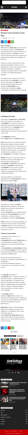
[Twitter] (5, 41)
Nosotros (7, 431)
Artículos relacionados (10, 336)
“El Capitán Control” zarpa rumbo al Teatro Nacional (18, 383)
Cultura (2, 419)
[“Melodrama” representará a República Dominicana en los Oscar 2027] (4, 392)
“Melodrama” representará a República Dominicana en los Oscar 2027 (17, 391)
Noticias (5, 30)
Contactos (21, 431)
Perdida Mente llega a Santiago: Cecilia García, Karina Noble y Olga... (17, 399)
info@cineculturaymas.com (17, 369)
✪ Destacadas (4, 415)
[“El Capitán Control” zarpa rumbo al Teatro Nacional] (4, 384)
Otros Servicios (14, 431)
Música (2, 423)
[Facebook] (2, 41)
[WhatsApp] (12, 41)
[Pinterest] (9, 41)
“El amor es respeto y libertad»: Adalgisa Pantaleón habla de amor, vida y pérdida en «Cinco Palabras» (23, 347)
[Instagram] (12, 372)
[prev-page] (13, 352)
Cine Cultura (4, 38)
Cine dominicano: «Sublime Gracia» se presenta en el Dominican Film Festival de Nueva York (14, 347)
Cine (2, 30)
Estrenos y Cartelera (5, 417)
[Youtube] (18, 372)
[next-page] (15, 352)
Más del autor (20, 336)
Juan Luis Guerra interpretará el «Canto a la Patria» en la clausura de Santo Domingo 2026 (5, 347)
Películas (3, 421)
